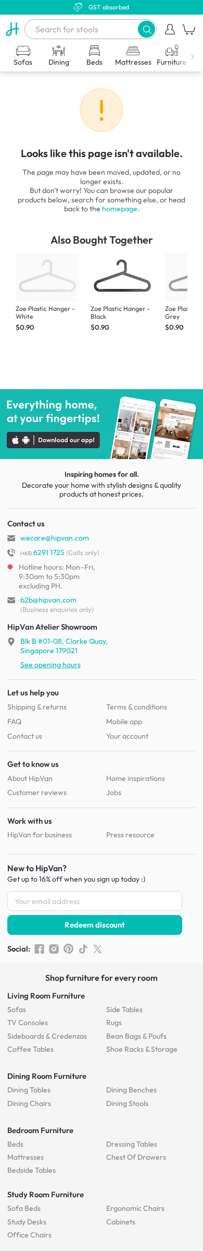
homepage (119, 208)
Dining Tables (28, 1089)
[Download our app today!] (101, 424)
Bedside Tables (31, 1170)
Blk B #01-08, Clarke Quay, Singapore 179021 (64, 645)
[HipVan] (12, 29)
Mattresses (25, 1157)
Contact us (24, 736)
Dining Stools (127, 1103)
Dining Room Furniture (46, 1076)
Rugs (114, 1022)
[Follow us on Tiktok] (83, 949)
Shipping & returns (37, 707)
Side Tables (124, 1009)
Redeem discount (95, 925)
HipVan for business (39, 834)
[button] (146, 29)
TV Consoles (27, 1022)
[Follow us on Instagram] (53, 949)
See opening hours (50, 664)
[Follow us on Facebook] (39, 949)
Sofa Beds (24, 1208)
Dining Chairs (29, 1103)
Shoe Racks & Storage (141, 1049)
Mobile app (124, 721)
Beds (15, 1144)
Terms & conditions (136, 707)
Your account (127, 736)
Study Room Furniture (45, 1194)
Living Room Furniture (46, 996)
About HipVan (30, 778)
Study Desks (26, 1221)
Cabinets (120, 1221)
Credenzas (47, 1036)
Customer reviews (37, 792)
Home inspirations (135, 778)
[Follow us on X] (97, 949)
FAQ (14, 721)
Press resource (130, 834)
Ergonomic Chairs (135, 1208)
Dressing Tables (131, 1144)
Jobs (113, 792)
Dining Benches (131, 1089)
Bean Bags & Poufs (136, 1036)
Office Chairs (29, 1235)
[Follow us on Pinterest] (68, 949)
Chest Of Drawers (136, 1157)
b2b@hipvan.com (48, 600)
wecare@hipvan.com (54, 538)
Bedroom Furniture (40, 1130)
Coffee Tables (30, 1049)
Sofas (16, 1009)
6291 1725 (42, 552)
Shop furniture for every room (101, 977)
